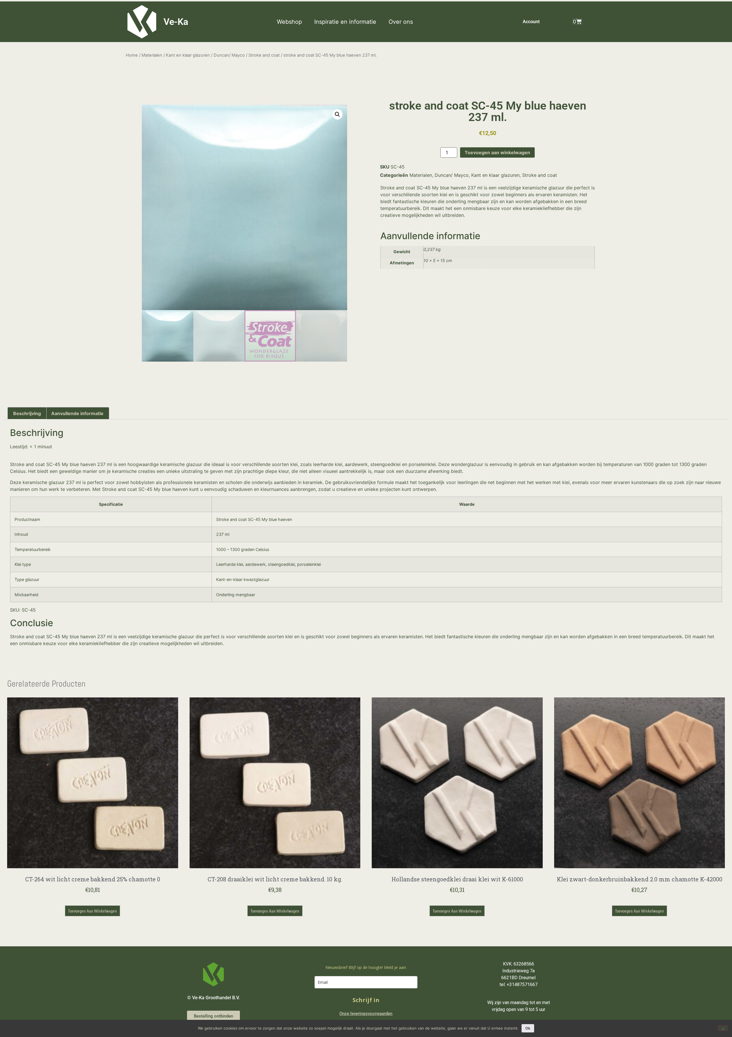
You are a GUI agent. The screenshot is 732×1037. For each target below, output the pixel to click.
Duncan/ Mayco (229, 55)
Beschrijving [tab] (27, 413)
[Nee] (723, 1028)
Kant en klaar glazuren (188, 55)
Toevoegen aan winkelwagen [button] (92, 910)
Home (132, 55)
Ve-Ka (176, 21)
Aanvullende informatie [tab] (77, 413)
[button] (292, 21)
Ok (527, 1028)
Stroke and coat (264, 55)
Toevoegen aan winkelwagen (497, 152)
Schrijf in (366, 1000)
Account (531, 21)
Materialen (152, 55)
